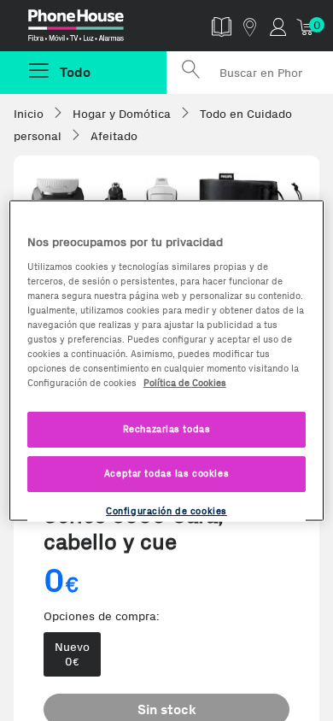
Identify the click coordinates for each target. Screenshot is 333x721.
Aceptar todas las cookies (166, 473)
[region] (167, 361)
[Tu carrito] (306, 26)
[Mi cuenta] (278, 26)
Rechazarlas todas (167, 429)
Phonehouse (90, 29)
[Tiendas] (250, 26)
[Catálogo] (221, 26)
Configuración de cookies (166, 511)
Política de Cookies (184, 383)
